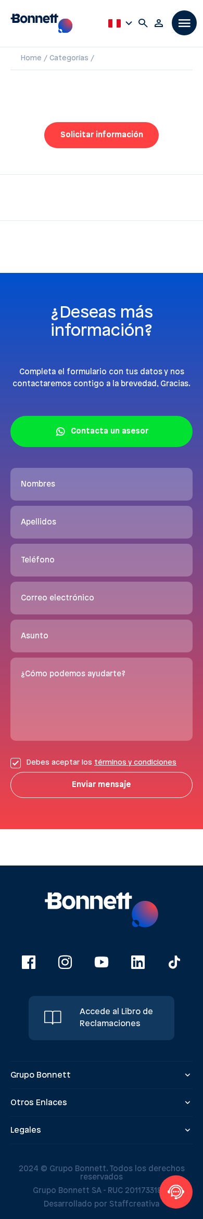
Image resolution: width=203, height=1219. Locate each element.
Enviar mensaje (101, 785)
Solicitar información (101, 135)
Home (31, 58)
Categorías (68, 58)
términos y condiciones (135, 763)
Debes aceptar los (101, 763)
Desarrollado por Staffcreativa (101, 1204)
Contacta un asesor (109, 431)
